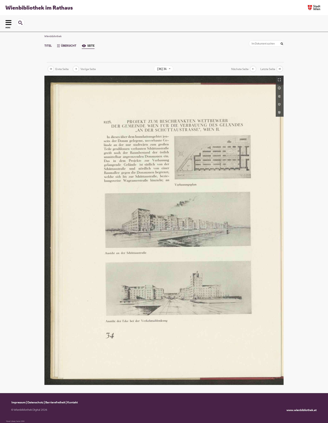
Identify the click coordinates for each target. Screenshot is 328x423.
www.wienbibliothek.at (301, 410)
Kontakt (72, 402)
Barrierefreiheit (55, 402)
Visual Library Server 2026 (15, 421)
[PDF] (280, 104)
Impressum (18, 402)
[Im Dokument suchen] (282, 44)
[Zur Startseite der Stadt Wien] (314, 7)
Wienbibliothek (53, 36)
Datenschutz (35, 402)
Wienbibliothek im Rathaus (39, 7)
